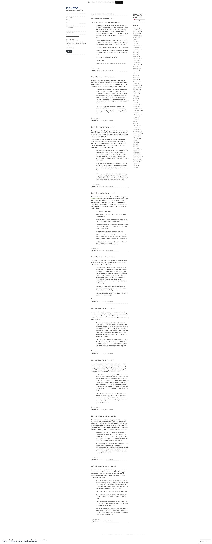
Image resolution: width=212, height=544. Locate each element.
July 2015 (135, 117)
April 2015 (135, 123)
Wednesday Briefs (70, 32)
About (67, 19)
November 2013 (137, 156)
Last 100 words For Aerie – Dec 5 (102, 193)
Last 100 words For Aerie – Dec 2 (102, 360)
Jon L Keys (72, 7)
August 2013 (136, 161)
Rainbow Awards (95, 198)
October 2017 (136, 66)
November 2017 (137, 64)
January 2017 (136, 83)
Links (67, 35)
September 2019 (137, 35)
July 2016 (135, 95)
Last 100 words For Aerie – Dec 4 (102, 257)
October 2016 (136, 89)
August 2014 (136, 138)
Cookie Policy (33, 541)
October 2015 (136, 112)
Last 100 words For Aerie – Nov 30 (103, 416)
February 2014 (136, 150)
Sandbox (68, 30)
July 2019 (135, 39)
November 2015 (137, 110)
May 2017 (135, 75)
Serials (67, 22)
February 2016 (136, 104)
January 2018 (136, 60)
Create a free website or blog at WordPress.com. (113, 534)
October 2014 (136, 135)
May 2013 (135, 167)
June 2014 (135, 142)
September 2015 (137, 114)
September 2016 (137, 91)
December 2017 (136, 62)
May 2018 (135, 52)
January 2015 (136, 129)
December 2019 (136, 30)
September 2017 (137, 68)
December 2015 (136, 108)
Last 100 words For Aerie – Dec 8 (102, 77)
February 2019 (136, 45)
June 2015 (135, 119)
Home (67, 14)
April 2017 (135, 77)
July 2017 (135, 72)
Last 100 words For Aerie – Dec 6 (102, 127)
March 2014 (136, 148)
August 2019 (136, 37)
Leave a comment (109, 70)
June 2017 (135, 73)
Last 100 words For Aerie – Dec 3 (102, 308)
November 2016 (137, 87)
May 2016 (135, 98)
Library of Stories (70, 25)
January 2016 (136, 106)
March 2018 (136, 56)
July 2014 (135, 140)
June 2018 (135, 51)
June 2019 (135, 41)
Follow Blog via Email (72, 39)
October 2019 (136, 33)
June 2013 (135, 165)
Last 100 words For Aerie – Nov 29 (103, 466)
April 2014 (135, 146)
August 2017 (136, 70)
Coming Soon (69, 27)
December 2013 (136, 154)
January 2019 (136, 47)
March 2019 (136, 43)
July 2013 (135, 163)
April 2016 (135, 100)
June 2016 (135, 96)
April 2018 (135, 54)
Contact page (69, 17)
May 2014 (135, 144)
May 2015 (135, 121)
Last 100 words (100, 70)
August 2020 (136, 28)
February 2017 (136, 81)
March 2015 (136, 125)
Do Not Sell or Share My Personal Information (135, 534)
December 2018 (136, 49)
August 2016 (136, 93)
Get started (119, 2)
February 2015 (136, 127)
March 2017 (136, 79)
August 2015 (136, 116)
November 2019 (137, 31)
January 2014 (136, 152)
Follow (69, 51)
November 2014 (137, 133)
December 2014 (136, 131)
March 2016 (136, 102)
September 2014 (137, 137)
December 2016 (136, 85)
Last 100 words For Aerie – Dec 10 (103, 19)
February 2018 (136, 58)
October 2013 (136, 158)
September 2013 (137, 159)
